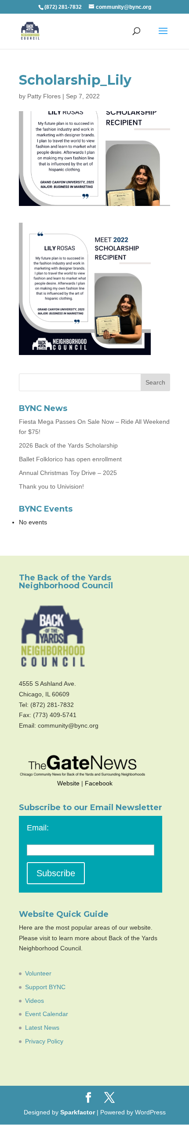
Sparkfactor (77, 1112)
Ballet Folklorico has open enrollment (70, 459)
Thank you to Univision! (51, 486)
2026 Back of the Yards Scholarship (68, 445)
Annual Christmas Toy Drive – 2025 (68, 472)
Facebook (99, 783)
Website (68, 783)
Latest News (42, 1027)
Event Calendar (46, 1013)
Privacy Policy (44, 1041)
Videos (34, 1000)
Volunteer (38, 973)
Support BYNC (45, 986)
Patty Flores (44, 96)
